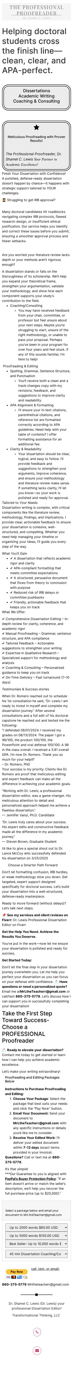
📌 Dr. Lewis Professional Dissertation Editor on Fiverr (35, 920)
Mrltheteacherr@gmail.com (48, 1284)
